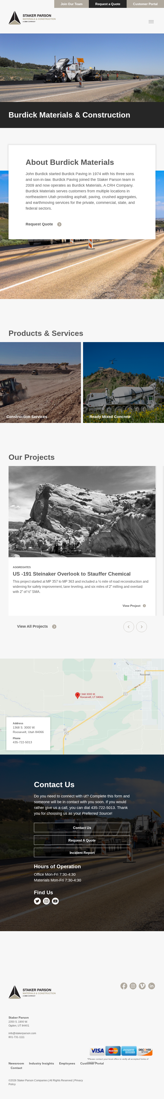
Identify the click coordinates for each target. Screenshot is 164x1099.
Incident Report (82, 853)
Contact (16, 1068)
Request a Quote (107, 4)
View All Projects (32, 626)
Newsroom (16, 1063)
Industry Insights (41, 1063)
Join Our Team (71, 4)
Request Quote (39, 224)
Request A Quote (82, 840)
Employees (67, 1063)
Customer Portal (145, 4)
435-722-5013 (22, 742)
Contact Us (82, 828)
